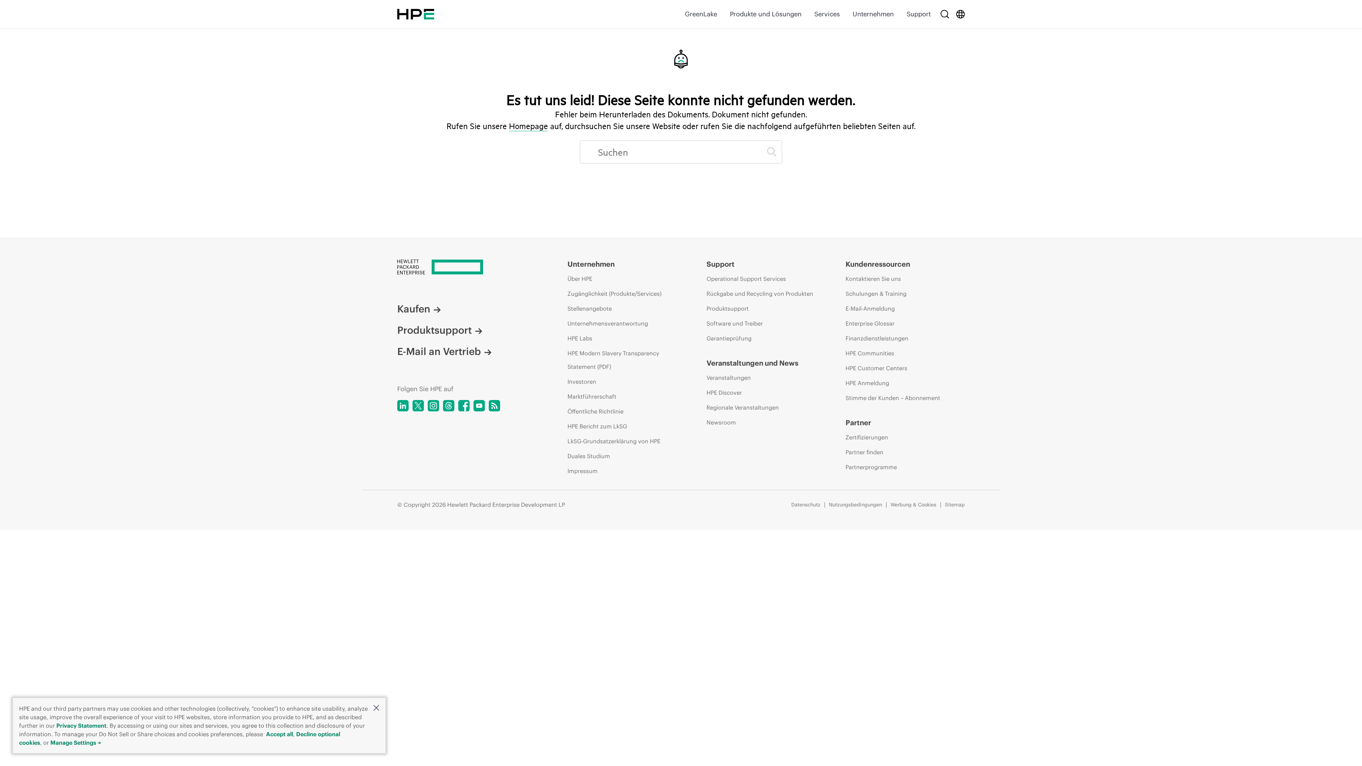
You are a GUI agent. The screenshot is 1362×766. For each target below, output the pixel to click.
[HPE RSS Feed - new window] (494, 405)
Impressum (583, 470)
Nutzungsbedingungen (855, 504)
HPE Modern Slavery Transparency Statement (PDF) (613, 360)
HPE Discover (724, 392)
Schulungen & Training (876, 293)
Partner (858, 422)
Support (919, 14)
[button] (376, 708)
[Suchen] (772, 151)
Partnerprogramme (871, 467)
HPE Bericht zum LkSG (597, 426)
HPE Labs (580, 338)
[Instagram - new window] (433, 405)
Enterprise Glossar (870, 323)
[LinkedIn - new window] (403, 405)
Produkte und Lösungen (766, 14)
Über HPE (580, 278)
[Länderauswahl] (960, 14)
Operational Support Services (746, 278)
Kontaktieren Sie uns (873, 278)
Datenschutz (805, 504)
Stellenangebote (590, 308)
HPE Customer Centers (876, 368)
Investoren (582, 381)
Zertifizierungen (867, 437)
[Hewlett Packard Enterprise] (415, 14)
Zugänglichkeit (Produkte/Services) (614, 293)
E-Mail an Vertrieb (439, 351)
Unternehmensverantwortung (608, 323)
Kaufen (413, 308)
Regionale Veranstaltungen (743, 407)
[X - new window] (418, 405)
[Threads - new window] (448, 405)
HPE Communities (870, 353)
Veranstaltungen (729, 377)
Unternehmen (873, 14)
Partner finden (865, 452)
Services (827, 14)
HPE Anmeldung (867, 383)
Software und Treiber (735, 323)
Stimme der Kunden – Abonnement (893, 397)
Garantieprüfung (729, 338)
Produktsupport (434, 330)
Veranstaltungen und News (752, 363)
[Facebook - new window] (464, 405)
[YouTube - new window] (479, 405)
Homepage (528, 126)
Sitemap (955, 504)
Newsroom (721, 422)
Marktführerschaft (592, 396)
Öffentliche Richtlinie (596, 411)
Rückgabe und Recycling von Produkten (760, 293)
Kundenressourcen (878, 264)
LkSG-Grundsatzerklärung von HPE (614, 441)
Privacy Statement (81, 725)
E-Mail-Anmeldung (870, 308)
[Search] (945, 14)
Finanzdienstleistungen (877, 338)
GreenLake (701, 14)
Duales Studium (589, 456)
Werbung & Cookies (913, 504)
